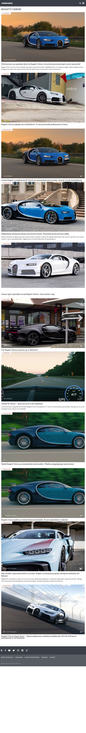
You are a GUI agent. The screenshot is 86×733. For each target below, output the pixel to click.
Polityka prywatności (32, 657)
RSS (2, 650)
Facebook (5, 650)
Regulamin (18, 657)
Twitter (14, 650)
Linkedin (22, 650)
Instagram (18, 650)
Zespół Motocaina (7, 657)
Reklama (44, 657)
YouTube (9, 650)
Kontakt (52, 657)
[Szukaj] (80, 3)
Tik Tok (27, 650)
